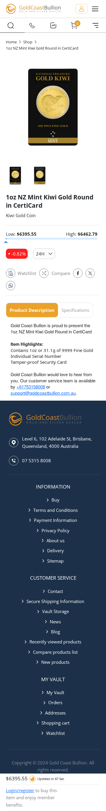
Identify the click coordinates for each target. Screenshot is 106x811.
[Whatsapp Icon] (10, 285)
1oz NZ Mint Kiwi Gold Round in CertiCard (42, 48)
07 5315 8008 (36, 460)
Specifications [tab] (75, 310)
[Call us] (32, 25)
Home (11, 42)
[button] (53, 500)
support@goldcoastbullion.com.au (43, 393)
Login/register (20, 790)
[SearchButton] (10, 25)
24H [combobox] (40, 254)
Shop (27, 42)
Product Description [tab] (32, 310)
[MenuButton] (95, 25)
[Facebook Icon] (77, 273)
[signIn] (81, 9)
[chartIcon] (53, 25)
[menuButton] (95, 9)
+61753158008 (30, 387)
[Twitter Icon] (90, 273)
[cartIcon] (74, 25)
